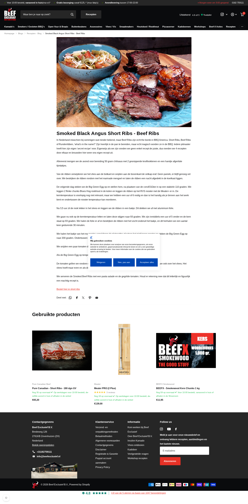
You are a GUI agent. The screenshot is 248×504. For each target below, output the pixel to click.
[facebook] (176, 429)
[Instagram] (161, 429)
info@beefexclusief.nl (48, 456)
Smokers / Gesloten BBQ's (31, 26)
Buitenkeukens (78, 26)
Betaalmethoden (103, 436)
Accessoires (96, 26)
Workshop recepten (137, 458)
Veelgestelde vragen (138, 454)
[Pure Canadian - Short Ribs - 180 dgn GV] (62, 350)
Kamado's (9, 26)
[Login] (234, 14)
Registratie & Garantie (106, 454)
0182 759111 (238, 3)
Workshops (200, 26)
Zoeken (72, 14)
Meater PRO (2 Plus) (105, 388)
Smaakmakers (126, 26)
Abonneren (170, 461)
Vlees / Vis (111, 26)
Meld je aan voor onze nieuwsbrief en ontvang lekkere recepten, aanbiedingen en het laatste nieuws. (183, 439)
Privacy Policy (102, 467)
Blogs (20, 33)
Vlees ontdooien (136, 445)
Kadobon (132, 449)
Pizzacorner (168, 26)
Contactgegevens (104, 445)
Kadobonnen (184, 26)
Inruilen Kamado (136, 440)
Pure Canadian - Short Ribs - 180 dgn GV (54, 388)
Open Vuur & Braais (58, 26)
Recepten (91, 14)
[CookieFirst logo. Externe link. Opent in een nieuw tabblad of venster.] (91, 237)
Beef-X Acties (216, 26)
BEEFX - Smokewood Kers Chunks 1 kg (178, 388)
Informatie (134, 422)
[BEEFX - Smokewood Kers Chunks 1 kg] (186, 350)
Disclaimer (100, 449)
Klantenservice (104, 422)
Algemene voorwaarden (107, 440)
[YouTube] (169, 429)
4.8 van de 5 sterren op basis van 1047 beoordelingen (138, 493)
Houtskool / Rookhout (148, 26)
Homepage (9, 33)
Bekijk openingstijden (43, 445)
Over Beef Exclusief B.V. (140, 436)
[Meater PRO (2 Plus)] (124, 350)
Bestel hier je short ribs (68, 289)
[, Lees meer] (223, 14)
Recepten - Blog (34, 33)
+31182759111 (44, 452)
